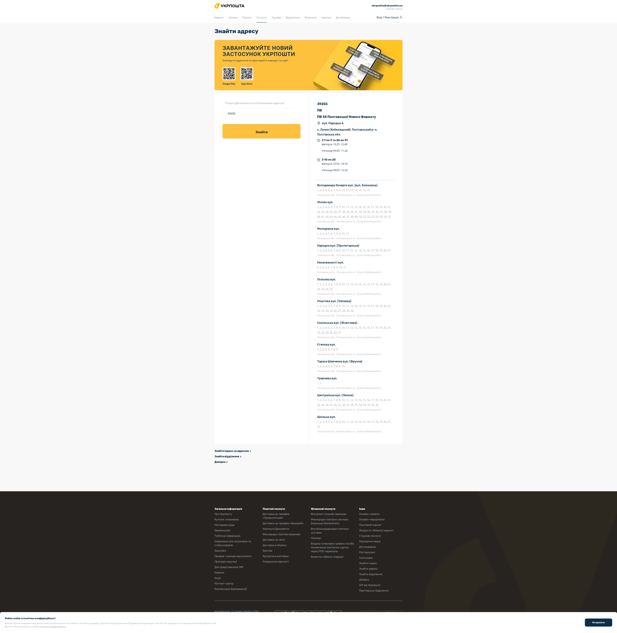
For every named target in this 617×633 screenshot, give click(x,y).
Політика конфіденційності (53, 626)
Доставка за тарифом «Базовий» (283, 523)
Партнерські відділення (374, 590)
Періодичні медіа (369, 541)
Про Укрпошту (223, 514)
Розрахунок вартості (276, 561)
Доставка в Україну (275, 545)
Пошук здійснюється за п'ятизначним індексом (254, 103)
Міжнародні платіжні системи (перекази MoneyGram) (329, 521)
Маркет (219, 17)
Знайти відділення (227, 456)
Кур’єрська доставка (276, 556)
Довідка (220, 461)
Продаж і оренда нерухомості (233, 556)
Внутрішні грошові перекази (328, 514)
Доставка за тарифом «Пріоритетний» (276, 516)
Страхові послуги (370, 535)
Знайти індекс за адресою (232, 451)
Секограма (366, 557)
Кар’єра (326, 17)
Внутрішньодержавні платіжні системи (330, 530)
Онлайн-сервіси (369, 514)
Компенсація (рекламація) (231, 589)
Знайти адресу (368, 568)
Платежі (316, 538)
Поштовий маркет (370, 525)
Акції (218, 578)
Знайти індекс (368, 563)
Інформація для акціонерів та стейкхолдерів (233, 543)
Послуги (261, 17)
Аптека (233, 17)
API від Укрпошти (369, 585)
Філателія (310, 17)
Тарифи (276, 17)
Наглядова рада (224, 525)
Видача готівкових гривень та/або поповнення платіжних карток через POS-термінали (332, 547)
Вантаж (267, 550)
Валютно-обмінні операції (327, 556)
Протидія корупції (226, 561)
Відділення (293, 17)
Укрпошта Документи (276, 528)
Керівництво (222, 530)
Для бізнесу (343, 17)
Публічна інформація (227, 535)
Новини (219, 572)
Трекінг (247, 17)
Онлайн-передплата (372, 519)
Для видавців (367, 546)
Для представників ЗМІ (229, 567)
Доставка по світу (274, 539)
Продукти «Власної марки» (376, 530)
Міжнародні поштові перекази (281, 534)
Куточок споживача (227, 519)
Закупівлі (220, 550)
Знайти (261, 132)
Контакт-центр (224, 583)
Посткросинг (367, 552)
